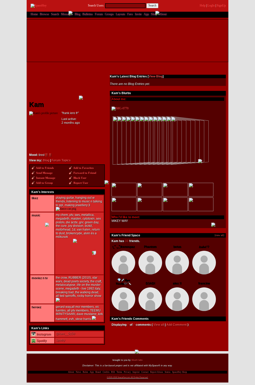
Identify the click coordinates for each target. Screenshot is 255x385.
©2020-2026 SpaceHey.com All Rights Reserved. (127, 377)
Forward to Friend (84, 173)
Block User (79, 178)
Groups (109, 14)
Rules (85, 372)
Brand (98, 372)
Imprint (136, 372)
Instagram (43, 334)
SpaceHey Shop (179, 372)
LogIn (211, 5)
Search (152, 5)
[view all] (219, 235)
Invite (138, 14)
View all (158, 324)
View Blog (156, 76)
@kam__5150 (65, 333)
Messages (67, 14)
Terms (119, 372)
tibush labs (137, 360)
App (146, 14)
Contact (145, 372)
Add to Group (44, 183)
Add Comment (176, 324)
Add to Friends (44, 168)
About (163, 14)
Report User (80, 183)
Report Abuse (156, 372)
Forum (99, 14)
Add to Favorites (83, 168)
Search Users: (96, 5)
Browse (44, 14)
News (78, 372)
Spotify (41, 340)
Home (34, 14)
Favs (130, 14)
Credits (106, 372)
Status (168, 372)
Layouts (120, 14)
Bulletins (87, 14)
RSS (113, 372)
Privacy (127, 372)
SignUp (221, 5)
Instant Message (45, 178)
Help (202, 5)
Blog (77, 14)
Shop (154, 14)
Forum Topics (61, 160)
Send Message (44, 173)
